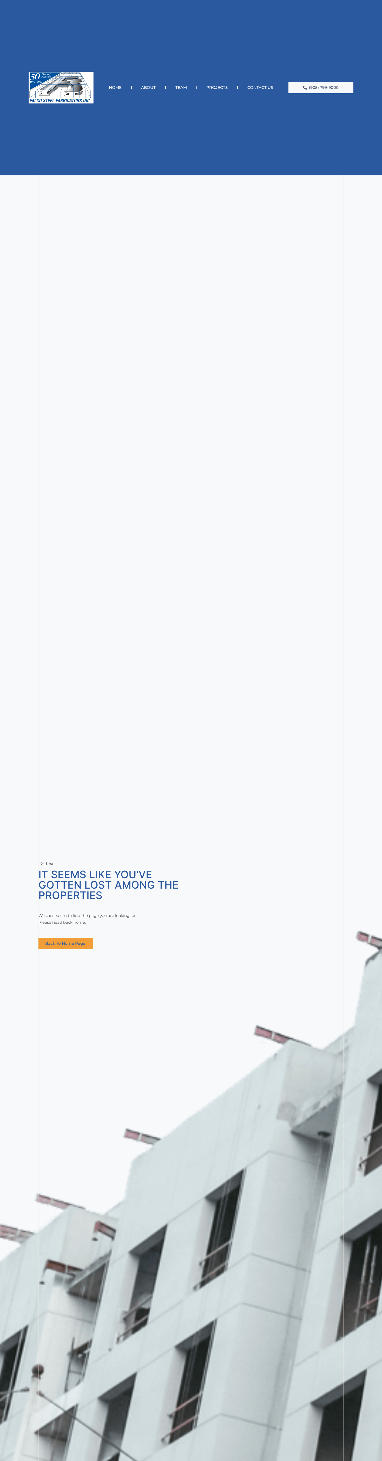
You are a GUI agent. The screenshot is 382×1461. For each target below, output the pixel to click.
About (148, 87)
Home (115, 87)
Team (181, 87)
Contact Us (260, 87)
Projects (217, 87)
